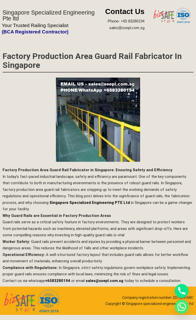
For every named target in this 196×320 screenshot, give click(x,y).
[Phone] (182, 291)
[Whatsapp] (182, 307)
